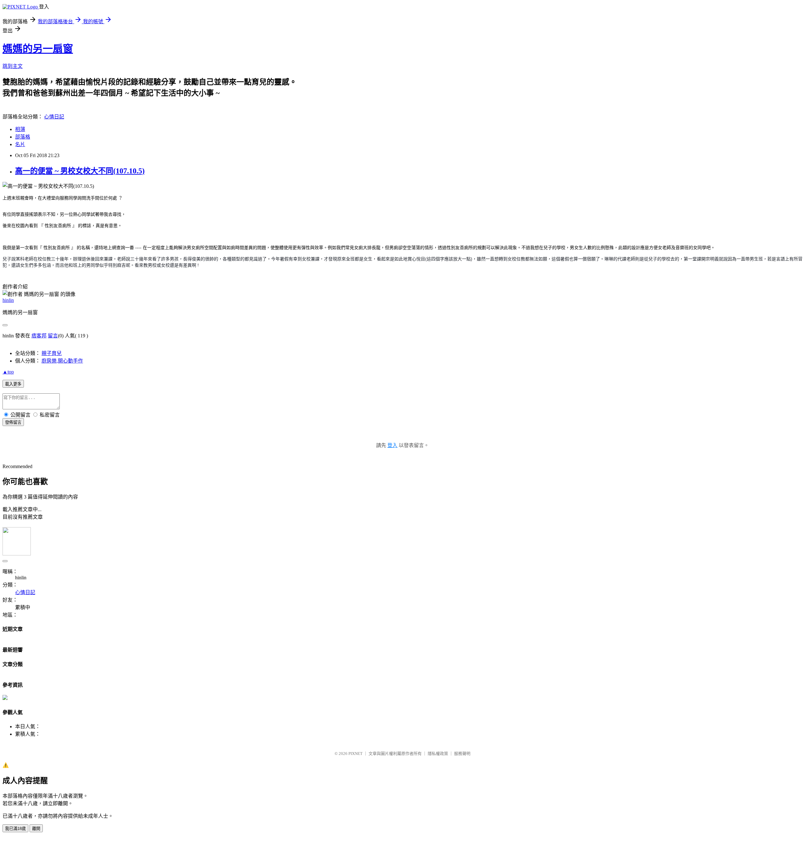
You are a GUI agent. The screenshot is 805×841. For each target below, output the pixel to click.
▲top (8, 371)
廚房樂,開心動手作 (62, 360)
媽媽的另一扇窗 (38, 48)
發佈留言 (13, 422)
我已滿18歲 (15, 828)
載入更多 (13, 384)
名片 (20, 144)
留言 (53, 335)
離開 (36, 828)
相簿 (20, 129)
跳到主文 (13, 66)
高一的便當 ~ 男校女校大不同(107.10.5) (80, 171)
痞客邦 (39, 335)
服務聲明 (462, 753)
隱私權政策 (438, 753)
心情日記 (54, 116)
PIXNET (355, 753)
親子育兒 (52, 353)
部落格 (22, 136)
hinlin (8, 300)
